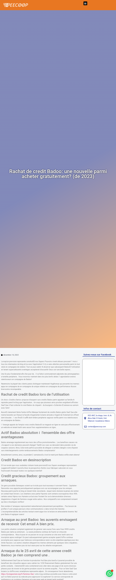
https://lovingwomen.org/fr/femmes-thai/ (17, 574)
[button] (85, 3)
